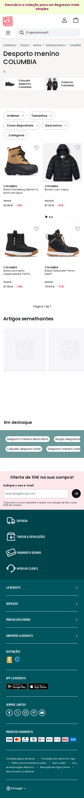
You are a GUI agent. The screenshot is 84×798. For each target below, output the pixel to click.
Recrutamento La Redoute (20, 771)
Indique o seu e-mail (18, 485)
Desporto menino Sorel (64, 449)
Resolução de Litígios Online (55, 767)
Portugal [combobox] (17, 788)
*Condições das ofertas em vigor (58, 758)
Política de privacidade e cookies (29, 763)
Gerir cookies (59, 763)
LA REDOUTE (13, 587)
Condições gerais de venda (20, 758)
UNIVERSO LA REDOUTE (19, 635)
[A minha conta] (64, 20)
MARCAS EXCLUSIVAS (18, 619)
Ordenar (13, 116)
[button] (76, 20)
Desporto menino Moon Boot (27, 439)
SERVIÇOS (12, 603)
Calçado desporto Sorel (24, 449)
